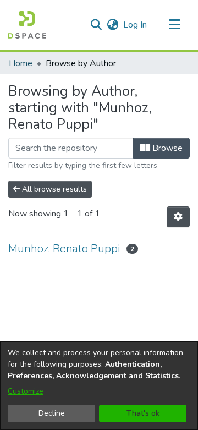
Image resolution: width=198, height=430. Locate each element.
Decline (51, 413)
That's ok (143, 413)
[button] (27, 25)
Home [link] (20, 63)
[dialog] (99, 385)
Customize (25, 391)
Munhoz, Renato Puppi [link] (64, 248)
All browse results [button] (53, 189)
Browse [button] (166, 148)
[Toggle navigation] (174, 24)
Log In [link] (135, 25)
